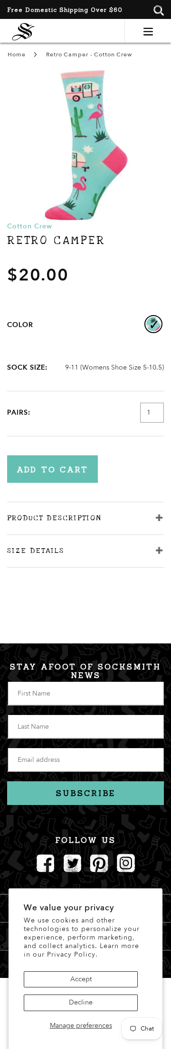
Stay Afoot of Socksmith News (85, 670)
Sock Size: (27, 367)
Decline (81, 1002)
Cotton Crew (29, 226)
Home (16, 54)
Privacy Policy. (72, 954)
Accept (81, 979)
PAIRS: (18, 412)
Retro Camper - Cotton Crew (89, 54)
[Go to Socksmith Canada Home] (23, 30)
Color (20, 324)
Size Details (35, 550)
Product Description (54, 518)
